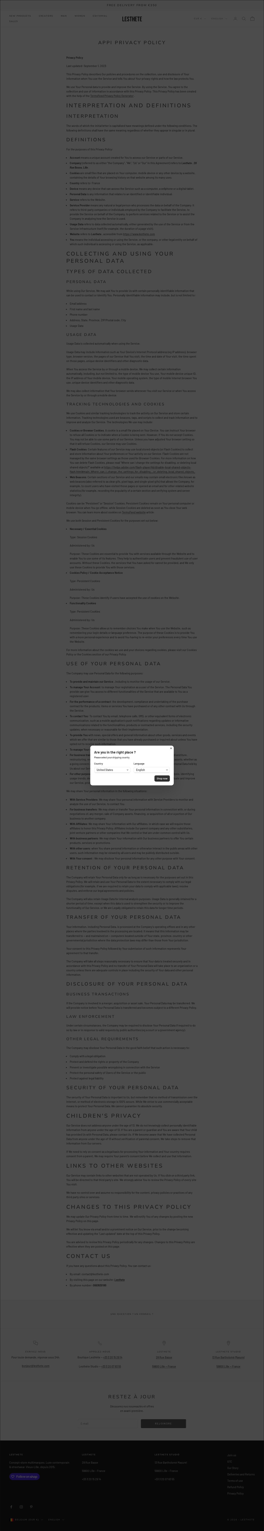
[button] (112, 770)
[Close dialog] (171, 748)
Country (98, 763)
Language (139, 763)
